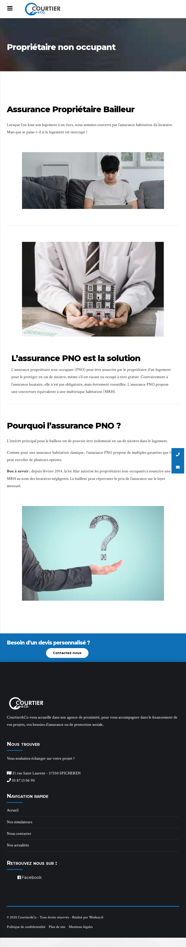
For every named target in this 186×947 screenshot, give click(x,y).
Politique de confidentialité (26, 927)
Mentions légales (81, 927)
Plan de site (57, 927)
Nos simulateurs (19, 822)
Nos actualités (18, 845)
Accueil (12, 810)
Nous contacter (19, 833)
